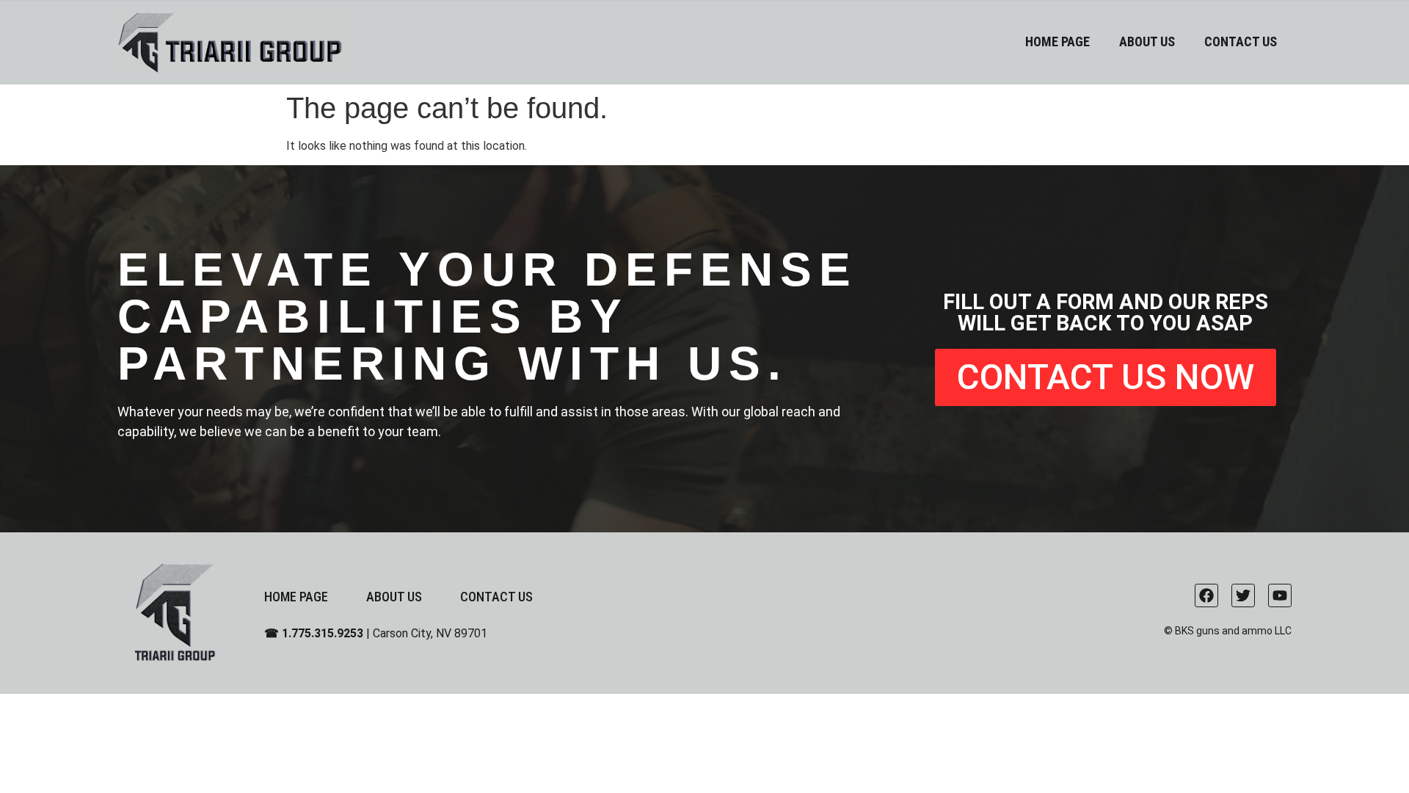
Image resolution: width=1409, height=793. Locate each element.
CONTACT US (1240, 41)
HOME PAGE (1057, 41)
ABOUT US (1147, 41)
